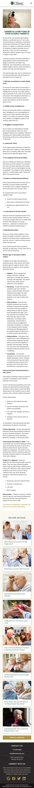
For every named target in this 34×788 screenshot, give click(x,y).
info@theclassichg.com (17, 754)
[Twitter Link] (19, 780)
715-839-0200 (17, 750)
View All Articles (17, 738)
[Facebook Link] (14, 780)
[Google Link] (9, 780)
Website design (6, 786)
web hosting (15, 786)
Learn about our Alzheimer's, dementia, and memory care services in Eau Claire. (16, 506)
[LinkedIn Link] (24, 780)
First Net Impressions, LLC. (25, 786)
